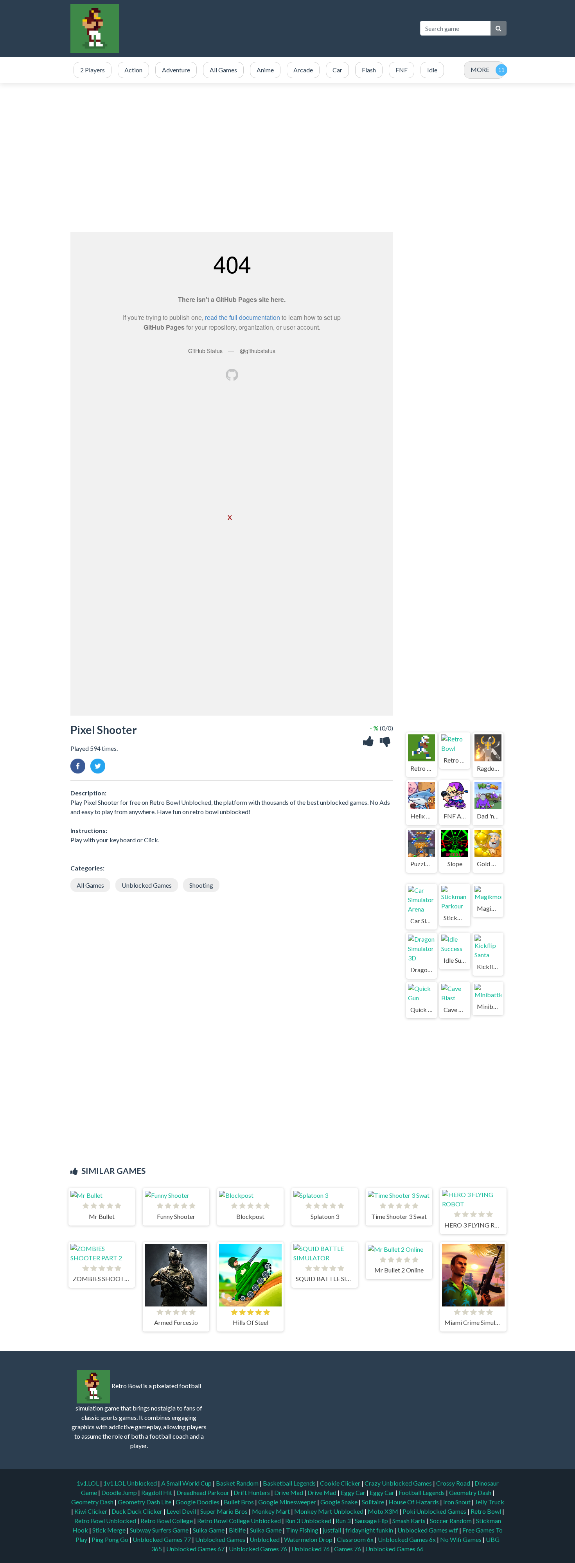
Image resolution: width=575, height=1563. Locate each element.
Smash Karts (409, 1520)
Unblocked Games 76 (258, 1548)
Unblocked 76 (310, 1548)
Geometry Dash (470, 1492)
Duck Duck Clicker (137, 1511)
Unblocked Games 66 (394, 1548)
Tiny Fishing (303, 1530)
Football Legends (422, 1492)
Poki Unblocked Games (434, 1511)
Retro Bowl (486, 1511)
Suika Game (209, 1530)
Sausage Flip (372, 1520)
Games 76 (347, 1548)
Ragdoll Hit (157, 1492)
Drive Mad (289, 1492)
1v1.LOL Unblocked (130, 1483)
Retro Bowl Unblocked (105, 1520)
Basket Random (238, 1483)
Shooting (201, 885)
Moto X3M (383, 1511)
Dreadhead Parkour (203, 1492)
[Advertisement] (270, 28)
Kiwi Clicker (91, 1511)
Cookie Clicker (340, 1483)
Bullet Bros (239, 1502)
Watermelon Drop (309, 1539)
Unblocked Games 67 (195, 1548)
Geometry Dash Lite (145, 1502)
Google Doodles (198, 1502)
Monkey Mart (271, 1511)
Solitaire (373, 1502)
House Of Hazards (414, 1502)
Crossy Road (453, 1483)
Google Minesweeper (287, 1502)
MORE (480, 69)
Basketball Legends (290, 1483)
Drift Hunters (252, 1492)
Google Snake (339, 1502)
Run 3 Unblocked (308, 1520)
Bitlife (238, 1530)
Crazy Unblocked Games (399, 1483)
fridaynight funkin (369, 1530)
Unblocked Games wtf (428, 1530)
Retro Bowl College (167, 1520)
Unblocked (265, 1539)
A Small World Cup (187, 1483)
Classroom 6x (355, 1539)
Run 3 (344, 1520)
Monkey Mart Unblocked (329, 1511)
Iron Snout (457, 1502)
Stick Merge (109, 1530)
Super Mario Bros (224, 1511)
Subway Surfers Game (160, 1530)
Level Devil (182, 1511)
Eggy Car (354, 1492)
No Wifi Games (461, 1539)
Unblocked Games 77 (162, 1539)
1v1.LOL (88, 1483)
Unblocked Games (147, 885)
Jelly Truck (489, 1502)
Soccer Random (451, 1520)
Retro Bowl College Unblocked (239, 1520)
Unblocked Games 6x (407, 1539)
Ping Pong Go (110, 1539)
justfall (332, 1530)
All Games (90, 885)
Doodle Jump (119, 1492)
